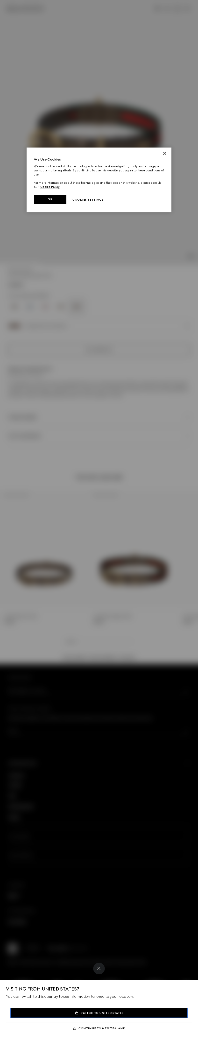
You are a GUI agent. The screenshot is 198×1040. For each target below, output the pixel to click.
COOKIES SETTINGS (87, 199)
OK (50, 199)
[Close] (99, 968)
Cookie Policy (50, 187)
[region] (99, 180)
